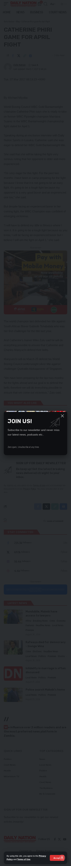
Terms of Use (23, 859)
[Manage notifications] (62, 858)
